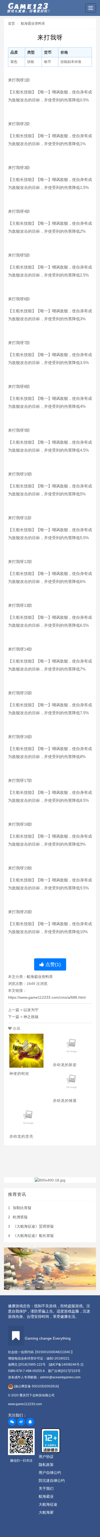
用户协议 (46, 1456)
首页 (11, 23)
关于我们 (46, 1488)
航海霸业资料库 (33, 23)
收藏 (16, 1028)
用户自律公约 (50, 1472)
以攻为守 (30, 1010)
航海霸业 (46, 1496)
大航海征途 (48, 1504)
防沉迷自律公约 (52, 1480)
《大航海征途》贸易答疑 (33, 1226)
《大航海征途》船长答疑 (33, 1235)
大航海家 (46, 1512)
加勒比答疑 (22, 1208)
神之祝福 (30, 1017)
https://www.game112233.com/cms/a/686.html (47, 997)
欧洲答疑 (20, 1217)
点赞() (52, 964)
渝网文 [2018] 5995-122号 (27, 1364)
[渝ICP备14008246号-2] (66, 1364)
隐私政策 (46, 1464)
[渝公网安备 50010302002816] (36, 1386)
